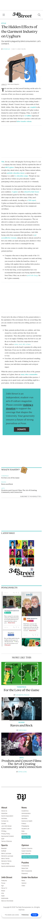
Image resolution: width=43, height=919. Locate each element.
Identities (24, 818)
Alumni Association (7, 816)
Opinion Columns (27, 848)
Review (3, 482)
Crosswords (25, 866)
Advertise (4, 813)
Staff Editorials (26, 853)
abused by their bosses (31, 192)
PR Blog (3, 831)
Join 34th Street (6, 826)
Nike (2, 161)
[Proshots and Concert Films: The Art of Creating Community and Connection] (21, 744)
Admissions (25, 816)
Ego (2, 886)
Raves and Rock (7, 484)
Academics (25, 811)
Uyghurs (15, 192)
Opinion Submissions (29, 857)
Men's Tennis (5, 858)
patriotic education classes (15, 173)
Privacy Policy (5, 834)
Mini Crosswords (27, 871)
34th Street (6, 877)
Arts (3, 488)
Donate (21, 429)
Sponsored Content (7, 836)
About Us (4, 811)
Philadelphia (25, 826)
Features (4, 880)
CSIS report (32, 200)
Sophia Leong (22, 772)
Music (3, 891)
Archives (4, 818)
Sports (4, 845)
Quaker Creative (6, 829)
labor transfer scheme (24, 121)
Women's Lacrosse (7, 856)
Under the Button (30, 877)
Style (3, 23)
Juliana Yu (4, 84)
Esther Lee (6, 49)
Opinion (25, 845)
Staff (2, 839)
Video (23, 886)
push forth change (32, 275)
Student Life (25, 829)
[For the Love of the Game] (21, 673)
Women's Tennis (6, 861)
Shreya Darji (22, 730)
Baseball (3, 848)
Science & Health (27, 821)
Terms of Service (6, 841)
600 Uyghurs (9, 167)
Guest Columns (26, 851)
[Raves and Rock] (21, 708)
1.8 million (27, 115)
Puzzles (25, 862)
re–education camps (21, 176)
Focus (3, 883)
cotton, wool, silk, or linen (22, 344)
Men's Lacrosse (6, 853)
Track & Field (5, 864)
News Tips (26, 837)
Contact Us (4, 821)
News (24, 807)
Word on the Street (7, 901)
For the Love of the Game (10, 478)
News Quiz (25, 868)
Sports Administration (8, 866)
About (4, 807)
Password (25, 873)
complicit (33, 107)
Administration (26, 813)
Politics (24, 823)
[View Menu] (4, 15)
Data (23, 831)
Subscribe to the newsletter (30, 496)
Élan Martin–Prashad (22, 695)
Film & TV (4, 888)
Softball (3, 851)
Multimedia (4, 898)
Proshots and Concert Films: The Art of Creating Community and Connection (19, 491)
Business (24, 834)
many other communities (29, 374)
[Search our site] (39, 15)
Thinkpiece (5, 476)
